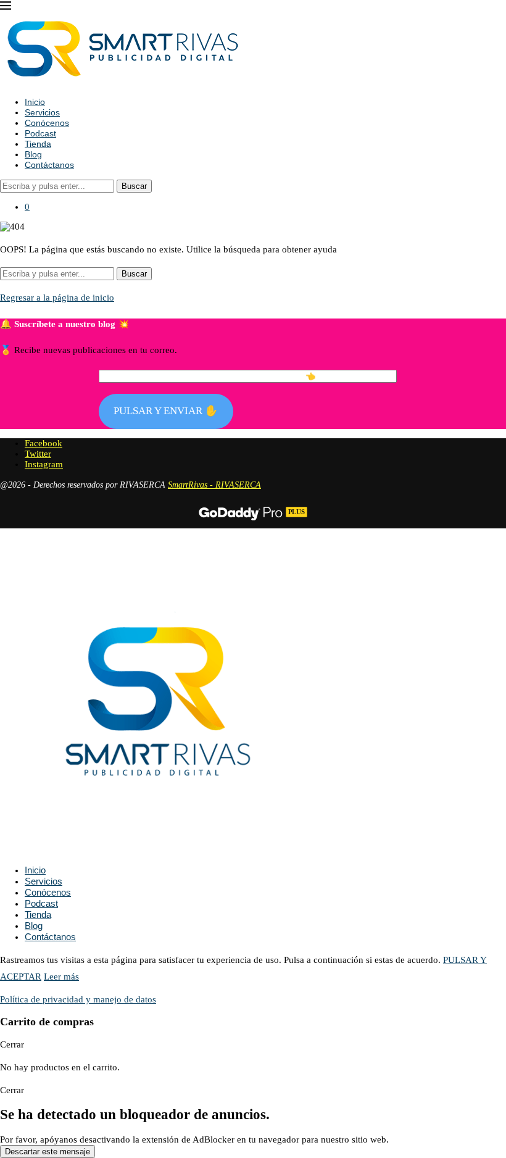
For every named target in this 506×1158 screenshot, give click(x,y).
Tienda (38, 144)
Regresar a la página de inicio (57, 297)
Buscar (134, 186)
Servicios (42, 112)
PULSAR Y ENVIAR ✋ (166, 411)
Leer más (61, 976)
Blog (33, 154)
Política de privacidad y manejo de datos (78, 999)
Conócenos (47, 123)
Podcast (40, 133)
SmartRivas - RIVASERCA (214, 484)
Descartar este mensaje (47, 1151)
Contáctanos (49, 165)
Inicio (35, 102)
